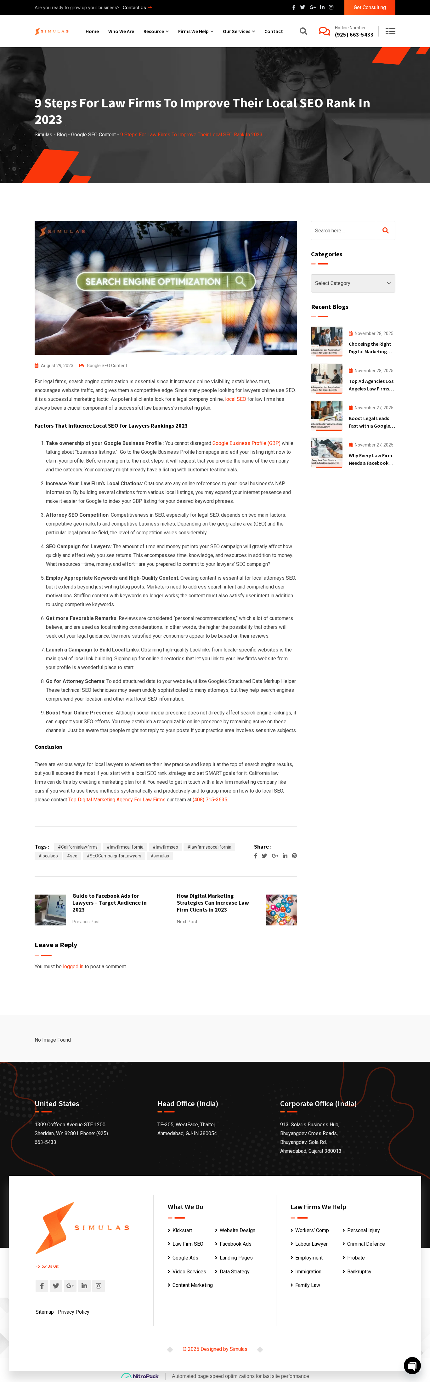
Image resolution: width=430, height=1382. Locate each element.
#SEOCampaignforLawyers (114, 855)
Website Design (237, 1230)
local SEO (236, 399)
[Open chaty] (412, 1365)
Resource (154, 31)
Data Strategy (235, 1272)
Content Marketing (193, 1285)
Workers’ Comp (312, 1230)
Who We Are (121, 31)
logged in (73, 967)
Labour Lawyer (311, 1244)
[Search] (303, 32)
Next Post (187, 921)
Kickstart (182, 1230)
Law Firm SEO (188, 1244)
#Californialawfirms (78, 847)
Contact (273, 31)
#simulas (159, 855)
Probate (356, 1258)
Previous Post (86, 921)
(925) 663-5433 (354, 34)
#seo (72, 855)
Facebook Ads (236, 1244)
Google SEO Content (107, 365)
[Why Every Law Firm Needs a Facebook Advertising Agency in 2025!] (326, 452)
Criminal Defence (366, 1244)
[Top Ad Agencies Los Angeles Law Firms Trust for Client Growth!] (326, 378)
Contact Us (134, 7)
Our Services (236, 31)
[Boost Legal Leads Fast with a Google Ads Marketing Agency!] (326, 415)
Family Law (307, 1285)
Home (92, 31)
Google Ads (185, 1258)
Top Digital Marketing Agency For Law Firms (117, 800)
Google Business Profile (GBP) (246, 443)
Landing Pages (236, 1258)
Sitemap (45, 1312)
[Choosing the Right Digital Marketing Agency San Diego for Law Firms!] (326, 341)
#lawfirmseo (165, 847)
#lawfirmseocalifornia (209, 847)
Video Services (189, 1272)
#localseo (48, 855)
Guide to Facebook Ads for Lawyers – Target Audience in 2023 (109, 902)
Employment (309, 1258)
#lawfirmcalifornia (125, 847)
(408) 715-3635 (210, 800)
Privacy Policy (73, 1312)
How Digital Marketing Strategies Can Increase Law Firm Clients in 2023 (213, 902)
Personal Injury (363, 1230)
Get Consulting (370, 7)
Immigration (308, 1272)
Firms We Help (193, 31)
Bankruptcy (359, 1272)
